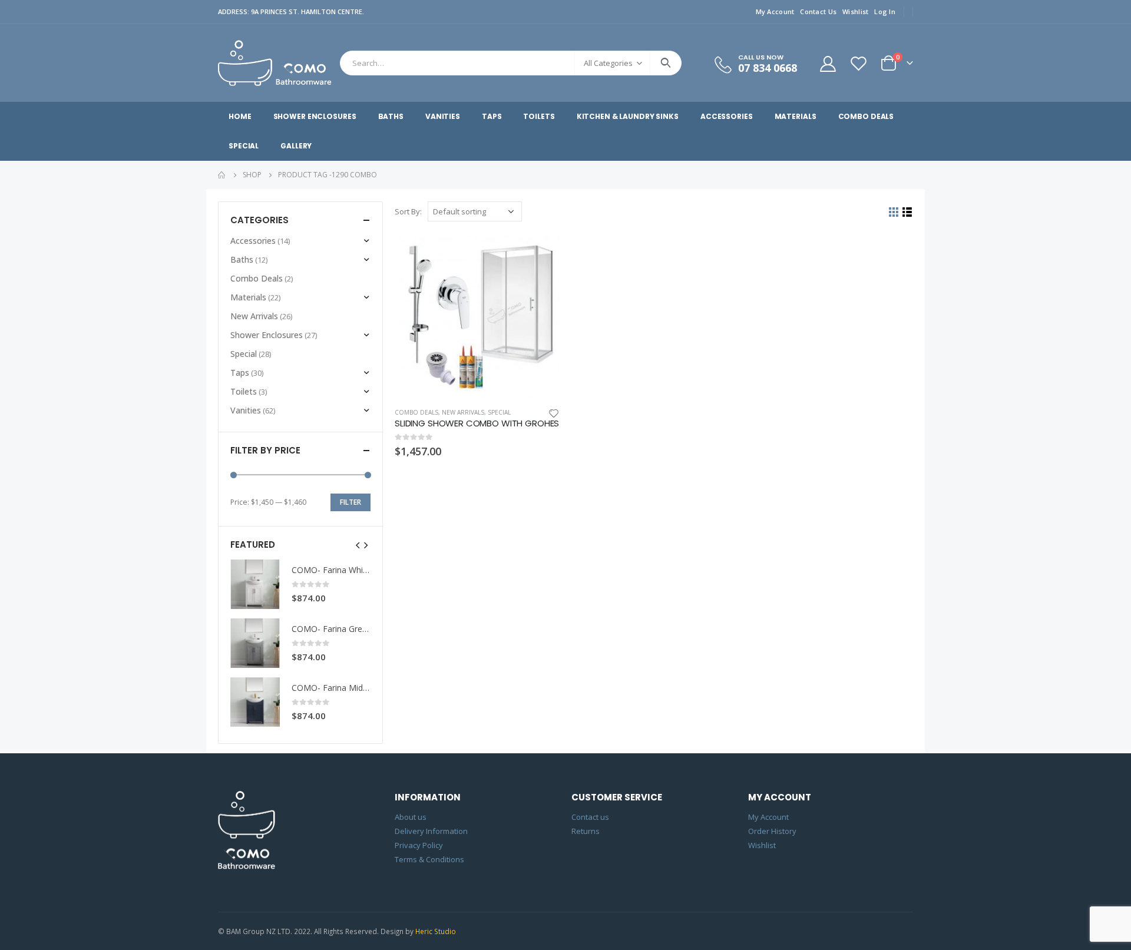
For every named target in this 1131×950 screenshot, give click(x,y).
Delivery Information (431, 831)
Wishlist (855, 11)
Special (244, 146)
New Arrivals (463, 412)
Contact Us (818, 11)
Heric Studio (435, 931)
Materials (795, 116)
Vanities (442, 116)
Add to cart (540, 252)
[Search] (666, 63)
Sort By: (408, 211)
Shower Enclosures (314, 116)
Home (240, 116)
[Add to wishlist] (554, 413)
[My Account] (827, 63)
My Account (775, 11)
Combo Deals (866, 116)
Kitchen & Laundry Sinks (628, 116)
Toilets (538, 116)
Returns (585, 831)
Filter (350, 502)
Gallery (296, 146)
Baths (391, 116)
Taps (492, 116)
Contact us (590, 817)
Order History (772, 831)
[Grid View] (893, 212)
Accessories (726, 116)
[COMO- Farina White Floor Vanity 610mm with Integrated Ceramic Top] (255, 584)
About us (410, 817)
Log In (884, 11)
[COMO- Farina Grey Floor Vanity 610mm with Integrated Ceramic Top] (255, 643)
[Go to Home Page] (222, 175)
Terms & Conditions (429, 859)
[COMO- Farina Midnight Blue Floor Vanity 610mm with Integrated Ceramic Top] (255, 702)
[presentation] (358, 544)
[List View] (907, 212)
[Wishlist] (858, 63)
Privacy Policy (419, 845)
